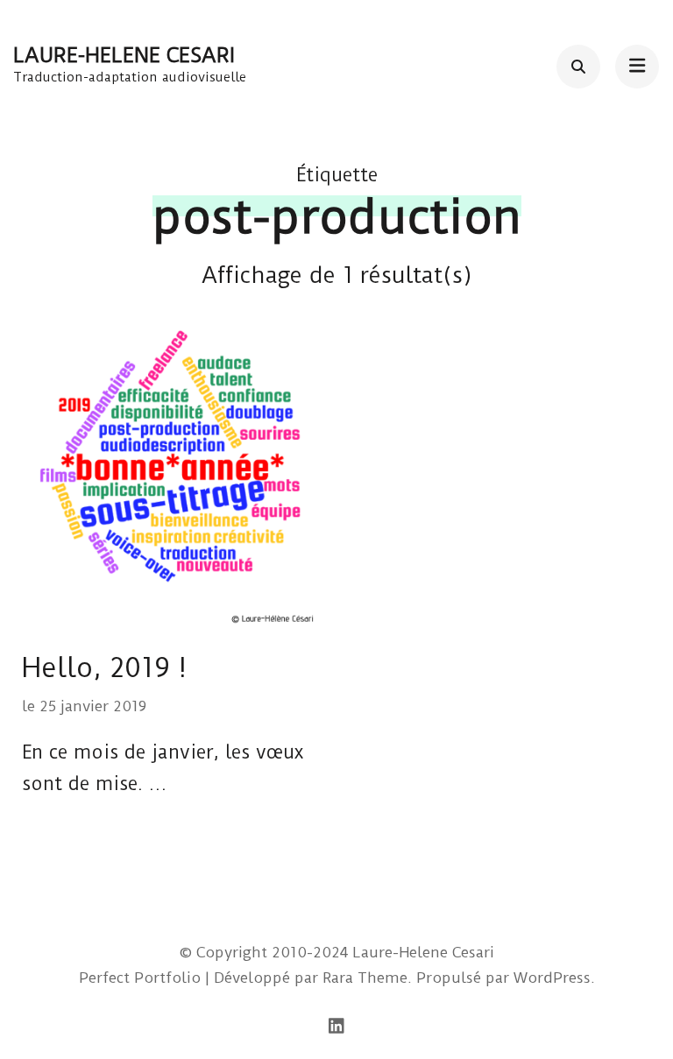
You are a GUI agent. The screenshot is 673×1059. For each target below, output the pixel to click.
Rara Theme (364, 977)
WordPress (552, 977)
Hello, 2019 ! (104, 667)
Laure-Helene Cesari (124, 55)
